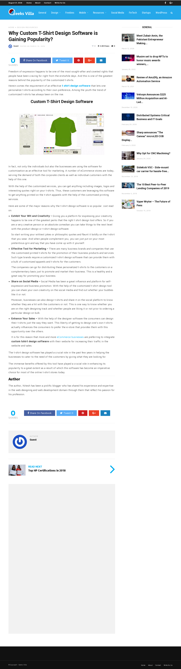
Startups (146, 12)
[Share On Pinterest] (78, 60)
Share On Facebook (36, 60)
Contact (47, 3)
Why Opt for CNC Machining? (153, 153)
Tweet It (64, 60)
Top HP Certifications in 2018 (47, 470)
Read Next (35, 466)
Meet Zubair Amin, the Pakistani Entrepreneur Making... (150, 39)
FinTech (133, 12)
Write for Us (60, 3)
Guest (16, 46)
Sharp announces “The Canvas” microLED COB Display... (143, 136)
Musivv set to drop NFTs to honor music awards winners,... (152, 60)
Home (29, 3)
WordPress (161, 12)
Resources (98, 12)
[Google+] (171, 3)
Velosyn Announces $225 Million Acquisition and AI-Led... (152, 98)
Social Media (117, 12)
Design (54, 12)
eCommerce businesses (70, 336)
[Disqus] (62, 523)
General (42, 12)
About (37, 3)
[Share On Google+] (90, 60)
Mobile (82, 12)
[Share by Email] (101, 60)
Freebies (69, 12)
